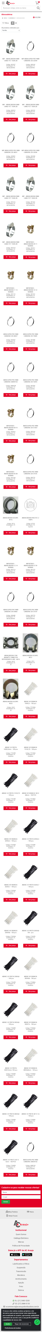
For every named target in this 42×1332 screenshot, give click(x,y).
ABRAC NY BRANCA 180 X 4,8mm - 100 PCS (30, 794)
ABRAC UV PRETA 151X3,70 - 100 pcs (11, 794)
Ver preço (12, 74)
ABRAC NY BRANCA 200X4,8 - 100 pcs (10, 931)
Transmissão (21, 1271)
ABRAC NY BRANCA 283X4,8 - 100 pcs (30, 977)
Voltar (37, 17)
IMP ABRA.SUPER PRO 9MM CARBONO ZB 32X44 (30, 60)
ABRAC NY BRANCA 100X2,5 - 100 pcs (30, 702)
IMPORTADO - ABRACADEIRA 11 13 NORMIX (10, 290)
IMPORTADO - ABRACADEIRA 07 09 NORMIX (30, 565)
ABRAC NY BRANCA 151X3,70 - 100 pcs (30, 748)
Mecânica (21, 1275)
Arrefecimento (21, 1279)
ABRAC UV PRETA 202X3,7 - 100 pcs (30, 886)
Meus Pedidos (13, 1212)
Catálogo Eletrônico (21, 1238)
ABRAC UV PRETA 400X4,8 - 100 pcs (10, 1115)
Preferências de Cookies (13, 1328)
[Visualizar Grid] (12, 23)
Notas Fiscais (12, 1216)
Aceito (8, 1324)
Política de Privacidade (21, 1246)
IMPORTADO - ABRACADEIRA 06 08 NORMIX (10, 474)
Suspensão (21, 1268)
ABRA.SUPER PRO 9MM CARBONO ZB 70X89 (30, 335)
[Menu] (3, 3)
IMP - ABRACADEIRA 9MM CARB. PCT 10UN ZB (10, 60)
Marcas (21, 1242)
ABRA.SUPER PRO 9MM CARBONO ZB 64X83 (10, 610)
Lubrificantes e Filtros (21, 1264)
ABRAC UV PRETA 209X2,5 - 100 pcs (30, 840)
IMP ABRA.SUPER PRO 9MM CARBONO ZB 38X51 (11, 151)
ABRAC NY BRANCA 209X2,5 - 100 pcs (10, 840)
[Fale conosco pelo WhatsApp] (37, 1322)
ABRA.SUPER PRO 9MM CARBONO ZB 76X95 (30, 381)
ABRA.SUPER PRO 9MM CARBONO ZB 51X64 (30, 427)
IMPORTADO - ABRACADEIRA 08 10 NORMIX (10, 427)
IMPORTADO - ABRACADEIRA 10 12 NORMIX (30, 290)
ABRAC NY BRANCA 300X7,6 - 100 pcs (30, 1023)
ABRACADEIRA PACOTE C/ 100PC (30, 519)
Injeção (21, 1283)
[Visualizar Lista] (16, 23)
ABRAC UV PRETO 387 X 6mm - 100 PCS (11, 1161)
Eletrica (21, 1290)
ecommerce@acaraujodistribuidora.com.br (22, 1307)
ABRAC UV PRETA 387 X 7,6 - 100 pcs (30, 1115)
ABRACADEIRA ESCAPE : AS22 (11, 702)
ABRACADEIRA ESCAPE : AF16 (11, 519)
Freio (21, 1286)
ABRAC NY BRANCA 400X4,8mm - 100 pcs (30, 1069)
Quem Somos (21, 1234)
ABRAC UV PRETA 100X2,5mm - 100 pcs (11, 748)
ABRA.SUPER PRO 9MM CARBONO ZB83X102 (30, 1161)
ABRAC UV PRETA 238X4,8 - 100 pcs (10, 977)
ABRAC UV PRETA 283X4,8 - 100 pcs (10, 1023)
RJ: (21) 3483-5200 (22, 1301)
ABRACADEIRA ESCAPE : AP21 (30, 656)
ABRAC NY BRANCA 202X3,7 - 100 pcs (10, 886)
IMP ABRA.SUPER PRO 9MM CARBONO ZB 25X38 (30, 151)
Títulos (31, 1212)
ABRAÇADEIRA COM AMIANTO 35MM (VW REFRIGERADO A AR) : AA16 (11, 657)
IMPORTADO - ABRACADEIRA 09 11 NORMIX (30, 244)
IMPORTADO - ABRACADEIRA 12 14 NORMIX (10, 565)
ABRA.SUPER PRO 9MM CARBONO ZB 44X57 (10, 335)
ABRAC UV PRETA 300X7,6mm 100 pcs (10, 1069)
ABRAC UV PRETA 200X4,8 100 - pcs (30, 931)
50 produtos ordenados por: (10, 28)
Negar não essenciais (22, 1324)
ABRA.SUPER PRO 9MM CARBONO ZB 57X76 (30, 473)
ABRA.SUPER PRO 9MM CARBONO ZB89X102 (10, 381)
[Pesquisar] (38, 8)
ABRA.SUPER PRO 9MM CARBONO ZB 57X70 (30, 610)
